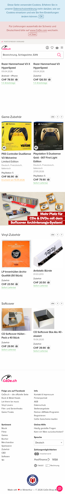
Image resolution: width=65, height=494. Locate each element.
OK (41, 16)
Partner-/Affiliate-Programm (46, 412)
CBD (4, 453)
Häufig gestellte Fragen (45, 428)
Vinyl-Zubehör (11, 235)
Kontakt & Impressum (44, 394)
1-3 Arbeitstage (8, 83)
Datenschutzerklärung (25, 8)
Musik (4, 428)
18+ (3, 460)
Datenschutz (40, 405)
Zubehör (6, 449)
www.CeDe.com (38, 30)
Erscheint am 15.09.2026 (13, 180)
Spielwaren (7, 446)
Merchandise (8, 442)
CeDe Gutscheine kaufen (46, 419)
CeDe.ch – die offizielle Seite (15, 394)
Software (6, 456)
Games (5, 435)
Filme (4, 432)
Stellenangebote (41, 408)
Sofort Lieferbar (40, 183)
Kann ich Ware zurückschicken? (48, 432)
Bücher (5, 439)
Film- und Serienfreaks (12, 408)
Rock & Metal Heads (11, 398)
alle (52, 117)
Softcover (8, 303)
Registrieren (40, 415)
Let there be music (10, 401)
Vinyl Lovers (7, 405)
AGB (36, 401)
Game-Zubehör (12, 117)
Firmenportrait (40, 398)
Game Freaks (8, 412)
